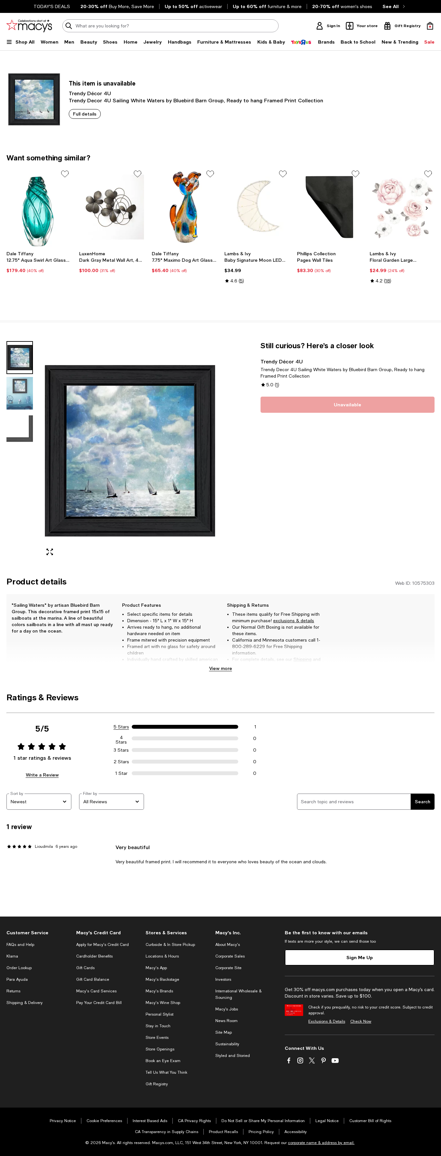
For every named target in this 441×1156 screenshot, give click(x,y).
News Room (226, 1021)
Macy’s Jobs (226, 1009)
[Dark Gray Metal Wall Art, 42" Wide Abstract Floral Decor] (111, 207)
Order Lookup (19, 968)
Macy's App (156, 968)
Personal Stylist (159, 1014)
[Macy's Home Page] (29, 25)
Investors (223, 979)
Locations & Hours (162, 956)
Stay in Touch (158, 1026)
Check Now (360, 1021)
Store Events (157, 1037)
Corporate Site (228, 968)
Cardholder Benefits (94, 956)
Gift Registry (157, 1084)
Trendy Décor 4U (90, 93)
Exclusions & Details (326, 1021)
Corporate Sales (230, 956)
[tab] (19, 357)
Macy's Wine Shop (163, 1002)
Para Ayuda (17, 979)
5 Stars (121, 726)
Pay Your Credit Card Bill (99, 1002)
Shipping (302, 659)
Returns (240, 665)
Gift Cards (85, 968)
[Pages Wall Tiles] (329, 207)
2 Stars (121, 761)
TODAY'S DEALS (52, 6)
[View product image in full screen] (50, 552)
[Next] (427, 208)
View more (220, 668)
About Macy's (227, 944)
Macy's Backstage (162, 979)
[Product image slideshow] (129, 451)
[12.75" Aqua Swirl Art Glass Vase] (38, 207)
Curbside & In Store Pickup (170, 944)
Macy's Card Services (96, 991)
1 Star (121, 773)
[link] (38, 262)
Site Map (223, 1032)
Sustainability (227, 1044)
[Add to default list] (65, 174)
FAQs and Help (20, 944)
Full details (85, 114)
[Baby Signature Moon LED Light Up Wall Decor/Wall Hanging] (256, 207)
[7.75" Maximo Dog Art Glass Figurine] (184, 207)
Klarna (12, 956)
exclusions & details (293, 620)
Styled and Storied (232, 1055)
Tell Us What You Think (166, 1072)
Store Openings (160, 1049)
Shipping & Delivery (24, 1002)
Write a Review (42, 774)
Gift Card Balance (92, 979)
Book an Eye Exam (163, 1061)
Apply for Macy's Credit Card (102, 944)
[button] (111, 451)
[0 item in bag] (430, 25)
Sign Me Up (359, 957)
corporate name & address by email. (321, 1143)
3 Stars (121, 750)
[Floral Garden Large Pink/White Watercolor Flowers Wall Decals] (402, 207)
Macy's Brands (159, 991)
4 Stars (121, 738)
